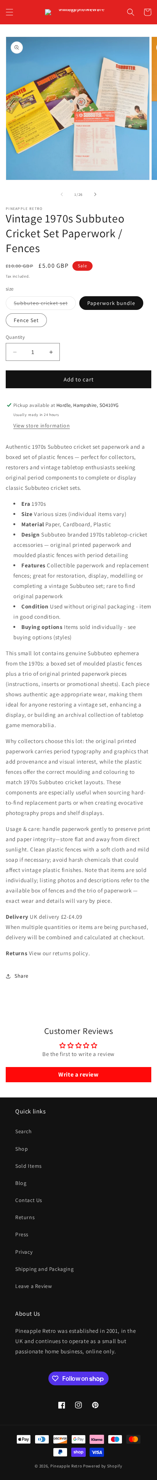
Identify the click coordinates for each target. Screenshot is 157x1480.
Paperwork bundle (111, 303)
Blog (20, 1183)
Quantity (15, 337)
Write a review (78, 1074)
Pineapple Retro (66, 1466)
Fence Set (26, 320)
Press (22, 1234)
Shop (21, 1148)
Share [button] (21, 975)
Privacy (23, 1251)
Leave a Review (33, 1286)
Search (23, 1131)
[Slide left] (61, 194)
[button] (9, 12)
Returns (25, 1217)
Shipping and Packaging (44, 1269)
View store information (41, 425)
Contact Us (28, 1200)
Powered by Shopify (102, 1466)
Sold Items (28, 1165)
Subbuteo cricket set (45, 304)
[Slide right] (95, 194)
